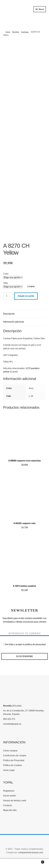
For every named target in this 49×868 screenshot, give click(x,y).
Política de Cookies (12, 765)
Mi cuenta (8, 863)
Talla (5, 283)
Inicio (8, 32)
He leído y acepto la (25, 644)
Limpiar (31, 286)
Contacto (7, 805)
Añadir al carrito (26, 296)
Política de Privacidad (13, 760)
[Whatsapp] (26, 823)
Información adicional (13, 322)
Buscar (24, 863)
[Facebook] (6, 823)
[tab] (24, 314)
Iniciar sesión (9, 795)
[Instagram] (16, 823)
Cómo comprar (10, 750)
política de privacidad (35, 644)
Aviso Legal (9, 770)
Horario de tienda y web (14, 800)
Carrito (38, 861)
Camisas (25, 32)
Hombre (15, 32)
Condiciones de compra (14, 755)
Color (5, 274)
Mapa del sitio (10, 810)
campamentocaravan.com (30, 852)
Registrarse (8, 791)
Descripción (9, 314)
